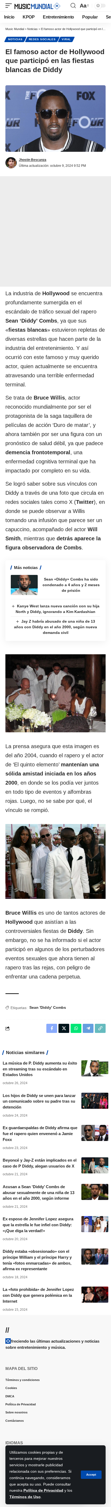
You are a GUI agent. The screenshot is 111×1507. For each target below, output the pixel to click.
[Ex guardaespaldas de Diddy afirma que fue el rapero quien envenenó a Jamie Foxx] (94, 1133)
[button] (91, 1475)
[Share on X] (63, 1028)
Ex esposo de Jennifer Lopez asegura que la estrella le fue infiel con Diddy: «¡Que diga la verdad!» (38, 1225)
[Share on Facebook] (51, 1028)
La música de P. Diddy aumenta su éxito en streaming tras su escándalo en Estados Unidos (40, 1069)
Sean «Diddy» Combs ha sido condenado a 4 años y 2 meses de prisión (71, 585)
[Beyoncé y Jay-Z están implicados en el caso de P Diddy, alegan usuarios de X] (94, 1165)
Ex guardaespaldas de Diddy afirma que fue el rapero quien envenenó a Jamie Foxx (40, 1133)
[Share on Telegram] (88, 1028)
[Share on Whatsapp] (76, 1028)
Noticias (15, 39)
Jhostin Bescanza (32, 160)
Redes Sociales (42, 39)
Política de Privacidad (43, 1490)
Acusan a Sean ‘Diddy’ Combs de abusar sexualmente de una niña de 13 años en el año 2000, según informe (38, 1192)
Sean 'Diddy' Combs (47, 1007)
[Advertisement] (55, 231)
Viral (66, 39)
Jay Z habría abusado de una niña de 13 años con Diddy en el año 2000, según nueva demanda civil (55, 627)
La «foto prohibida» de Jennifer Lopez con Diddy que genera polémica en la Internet (38, 1295)
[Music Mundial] (37, 5)
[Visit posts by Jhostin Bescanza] (11, 162)
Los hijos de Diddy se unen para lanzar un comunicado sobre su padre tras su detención (39, 1101)
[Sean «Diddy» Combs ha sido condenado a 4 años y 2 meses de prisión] (24, 585)
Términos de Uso (25, 1497)
